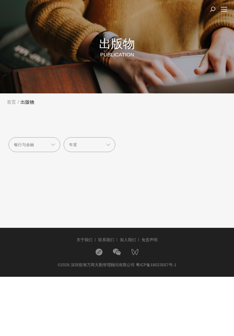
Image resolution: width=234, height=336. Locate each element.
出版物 (27, 102)
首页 (11, 102)
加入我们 (128, 240)
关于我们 (84, 240)
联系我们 (106, 240)
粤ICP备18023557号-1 (156, 265)
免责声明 (150, 240)
